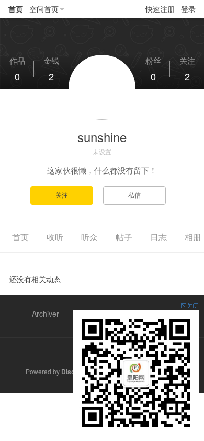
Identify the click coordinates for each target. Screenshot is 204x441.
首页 (15, 9)
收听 (55, 237)
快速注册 (160, 9)
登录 (188, 9)
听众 (89, 237)
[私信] (138, 194)
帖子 (124, 237)
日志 (158, 237)
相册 (193, 237)
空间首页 (44, 9)
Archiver (45, 313)
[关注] (66, 194)
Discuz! (72, 371)
